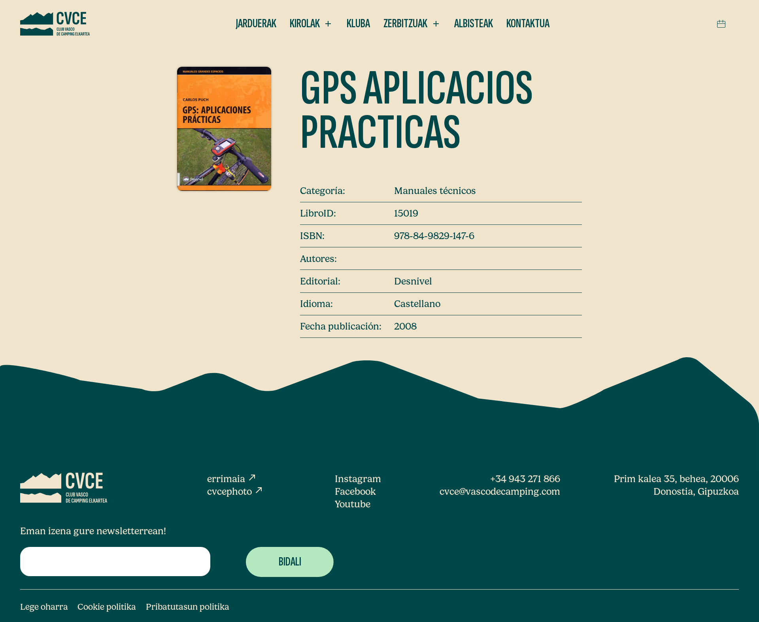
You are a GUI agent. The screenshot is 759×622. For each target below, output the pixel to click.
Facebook (355, 491)
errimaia (232, 478)
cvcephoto (235, 491)
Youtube (352, 504)
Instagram (358, 478)
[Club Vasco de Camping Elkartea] (55, 24)
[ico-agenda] (721, 24)
